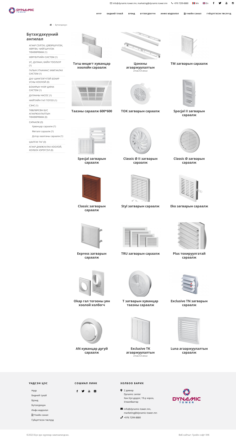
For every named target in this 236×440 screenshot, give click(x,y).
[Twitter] (220, 3)
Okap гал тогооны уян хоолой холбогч (92, 303)
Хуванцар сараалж (44, 126)
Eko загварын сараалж (189, 206)
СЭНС (33, 105)
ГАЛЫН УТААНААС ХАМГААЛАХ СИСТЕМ (46, 72)
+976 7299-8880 (180, 3)
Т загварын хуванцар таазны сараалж (140, 303)
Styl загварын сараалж (140, 206)
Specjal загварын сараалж (92, 160)
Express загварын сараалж (91, 255)
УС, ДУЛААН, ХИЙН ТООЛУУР (45, 64)
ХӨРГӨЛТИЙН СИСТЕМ (43, 57)
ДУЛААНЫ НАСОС (40, 95)
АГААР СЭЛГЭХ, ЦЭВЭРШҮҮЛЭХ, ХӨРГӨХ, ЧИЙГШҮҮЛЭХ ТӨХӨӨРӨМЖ (46, 49)
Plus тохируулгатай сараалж (189, 255)
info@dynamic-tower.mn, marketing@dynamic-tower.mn (139, 3)
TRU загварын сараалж (140, 253)
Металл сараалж (43, 131)
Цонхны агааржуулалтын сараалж (140, 67)
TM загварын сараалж (189, 63)
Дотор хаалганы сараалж (47, 136)
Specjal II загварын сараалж (189, 113)
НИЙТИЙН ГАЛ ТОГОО (43, 100)
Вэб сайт (183, 434)
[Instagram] (233, 3)
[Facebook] (213, 3)
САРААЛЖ (36, 122)
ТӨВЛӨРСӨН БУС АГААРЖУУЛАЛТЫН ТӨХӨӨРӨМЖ (39, 114)
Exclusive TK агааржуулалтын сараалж (140, 352)
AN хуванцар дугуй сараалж (92, 350)
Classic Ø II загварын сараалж (140, 160)
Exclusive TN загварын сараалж (189, 303)
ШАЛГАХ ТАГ (37, 141)
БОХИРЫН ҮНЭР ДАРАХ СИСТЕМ (41, 88)
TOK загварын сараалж (140, 111)
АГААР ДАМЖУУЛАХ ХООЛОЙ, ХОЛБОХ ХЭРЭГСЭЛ (45, 148)
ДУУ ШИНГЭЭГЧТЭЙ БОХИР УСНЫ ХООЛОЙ (44, 80)
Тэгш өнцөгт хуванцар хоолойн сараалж (91, 65)
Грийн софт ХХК (201, 434)
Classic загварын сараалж (92, 208)
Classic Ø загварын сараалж (189, 160)
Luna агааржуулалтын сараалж (189, 350)
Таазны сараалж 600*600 (91, 111)
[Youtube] (226, 3)
